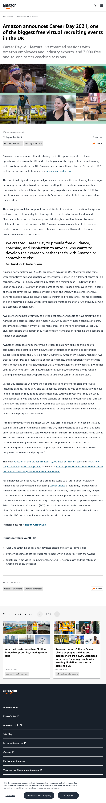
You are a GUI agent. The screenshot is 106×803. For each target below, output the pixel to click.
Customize (10, 795)
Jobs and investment (13, 143)
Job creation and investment (27, 16)
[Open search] (95, 5)
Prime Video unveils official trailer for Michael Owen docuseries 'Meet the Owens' (50, 553)
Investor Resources (13, 743)
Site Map (7, 734)
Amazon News (8, 16)
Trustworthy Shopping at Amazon (21, 770)
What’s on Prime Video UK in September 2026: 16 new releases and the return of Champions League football (51, 561)
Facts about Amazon (14, 761)
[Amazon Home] (10, 6)
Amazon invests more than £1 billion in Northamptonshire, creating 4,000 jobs (26, 652)
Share (99, 143)
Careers (7, 752)
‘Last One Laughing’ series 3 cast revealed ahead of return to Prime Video (46, 547)
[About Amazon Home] (10, 692)
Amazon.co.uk (10, 725)
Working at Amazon (33, 143)
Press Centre (9, 716)
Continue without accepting (39, 795)
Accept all (68, 795)
